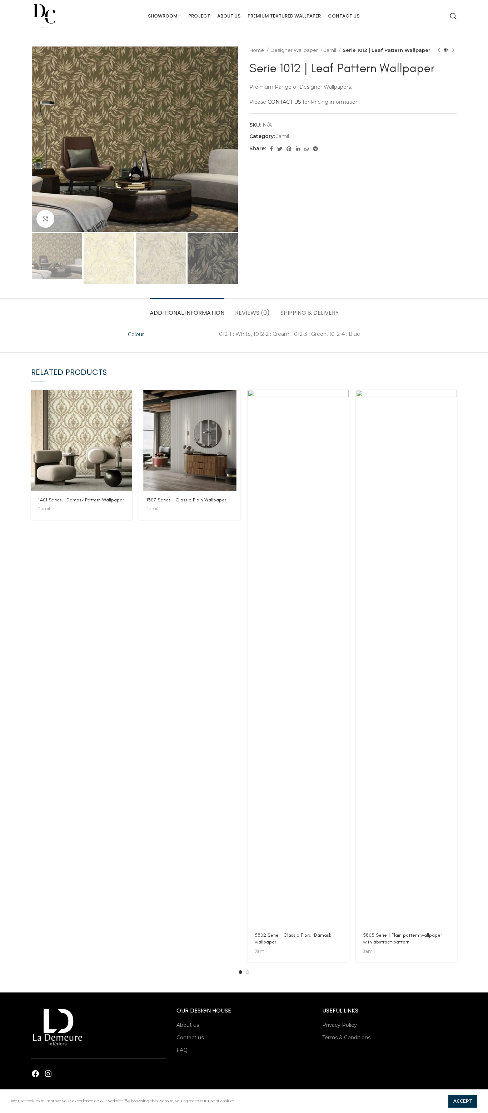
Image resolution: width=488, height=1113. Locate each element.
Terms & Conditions (346, 1037)
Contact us (190, 1037)
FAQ (182, 1050)
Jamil (330, 50)
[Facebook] (35, 1073)
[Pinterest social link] (289, 148)
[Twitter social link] (279, 148)
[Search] (453, 16)
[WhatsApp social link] (306, 148)
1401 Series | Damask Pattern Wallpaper (81, 500)
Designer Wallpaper (294, 50)
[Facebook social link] (271, 148)
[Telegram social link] (315, 148)
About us (187, 1025)
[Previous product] (439, 50)
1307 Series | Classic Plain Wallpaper (186, 500)
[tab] (187, 309)
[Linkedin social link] (298, 148)
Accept (462, 1101)
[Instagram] (48, 1073)
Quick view (127, 401)
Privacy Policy (339, 1025)
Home (257, 50)
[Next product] (453, 50)
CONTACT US (284, 102)
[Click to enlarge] (45, 219)
